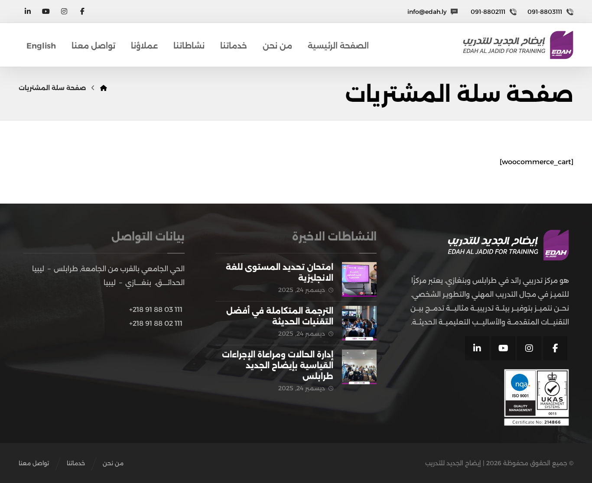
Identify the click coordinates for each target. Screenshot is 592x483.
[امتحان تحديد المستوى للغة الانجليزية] (359, 279)
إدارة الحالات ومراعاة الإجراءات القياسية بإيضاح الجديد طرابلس (277, 365)
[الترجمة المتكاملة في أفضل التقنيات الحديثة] (359, 323)
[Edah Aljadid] (518, 45)
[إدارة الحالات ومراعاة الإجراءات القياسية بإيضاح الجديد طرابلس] (359, 367)
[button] (82, 11)
